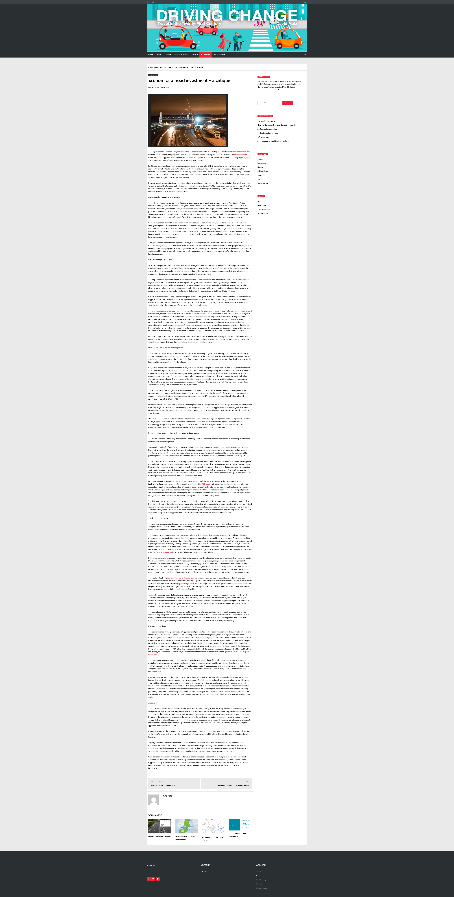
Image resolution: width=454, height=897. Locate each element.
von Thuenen (181, 535)
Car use (168, 55)
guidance (190, 461)
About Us (150, 2)
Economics (205, 55)
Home (150, 55)
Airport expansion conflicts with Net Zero (273, 141)
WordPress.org (263, 213)
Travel (159, 55)
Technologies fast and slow (268, 133)
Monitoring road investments (159, 836)
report (214, 447)
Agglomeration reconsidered (268, 129)
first (221, 206)
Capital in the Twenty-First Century (180, 578)
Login (305, 2)
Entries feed (262, 205)
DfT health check (264, 137)
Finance (195, 55)
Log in (260, 201)
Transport (261, 175)
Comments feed (264, 209)
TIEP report (206, 484)
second (192, 211)
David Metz (167, 796)
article (194, 172)
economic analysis (241, 155)
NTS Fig (199, 246)
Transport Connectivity (266, 121)
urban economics (165, 552)
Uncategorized (220, 55)
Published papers (181, 55)
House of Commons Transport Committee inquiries (277, 125)
